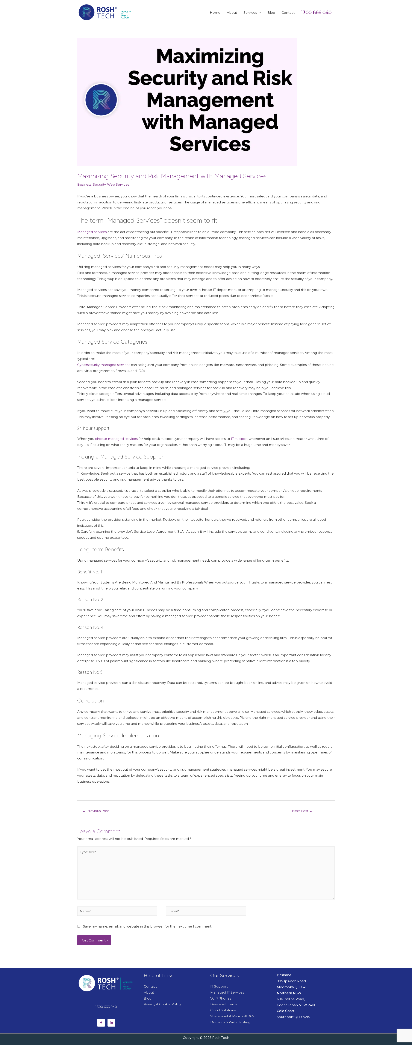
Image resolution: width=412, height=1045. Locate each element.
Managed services (92, 232)
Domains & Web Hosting (230, 1022)
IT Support (219, 986)
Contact (150, 986)
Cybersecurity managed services (104, 365)
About (149, 992)
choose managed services (116, 439)
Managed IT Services (227, 992)
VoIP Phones (220, 998)
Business (84, 184)
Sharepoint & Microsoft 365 (232, 1016)
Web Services (118, 184)
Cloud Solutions (223, 1010)
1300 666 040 (316, 12)
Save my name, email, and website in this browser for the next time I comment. (147, 926)
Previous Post (96, 811)
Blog (147, 998)
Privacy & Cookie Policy (162, 1004)
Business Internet (224, 1004)
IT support (240, 439)
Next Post (302, 811)
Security (99, 184)
